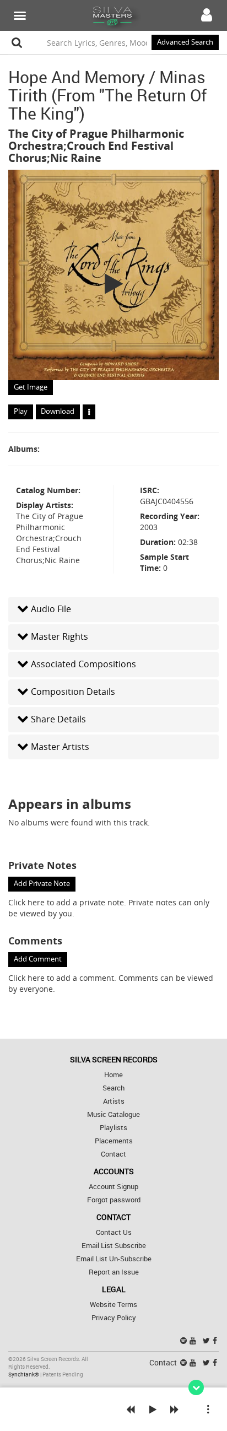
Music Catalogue (113, 1114)
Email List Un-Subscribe (114, 1258)
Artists (114, 1101)
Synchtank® (24, 1374)
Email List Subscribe (114, 1245)
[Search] (17, 42)
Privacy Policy (113, 1317)
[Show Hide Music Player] (196, 1387)
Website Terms (113, 1304)
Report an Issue (114, 1272)
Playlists (113, 1127)
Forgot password (113, 1200)
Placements (114, 1141)
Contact (113, 1154)
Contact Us (114, 1232)
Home (113, 1074)
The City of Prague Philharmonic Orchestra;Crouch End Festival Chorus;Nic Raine (96, 145)
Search (113, 1088)
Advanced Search (185, 42)
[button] (113, 609)
